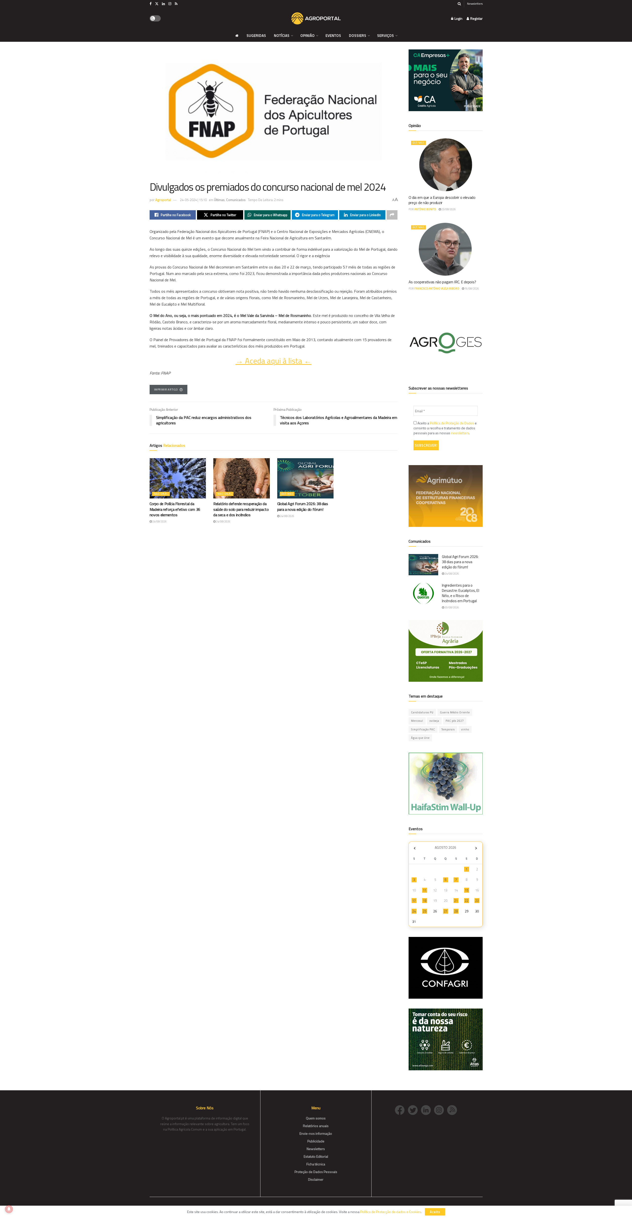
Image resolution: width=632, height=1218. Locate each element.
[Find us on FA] (151, 4)
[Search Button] (459, 3)
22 (466, 900)
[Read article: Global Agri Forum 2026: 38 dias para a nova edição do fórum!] (305, 478)
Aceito (435, 1211)
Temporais (448, 729)
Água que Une (420, 738)
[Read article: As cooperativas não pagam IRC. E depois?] (446, 249)
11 (424, 890)
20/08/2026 (451, 607)
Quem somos (316, 1118)
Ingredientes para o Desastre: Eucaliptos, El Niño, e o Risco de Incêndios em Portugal (460, 593)
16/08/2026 (471, 288)
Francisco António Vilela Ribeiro (436, 288)
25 (424, 911)
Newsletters (475, 3)
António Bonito (425, 209)
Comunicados (236, 199)
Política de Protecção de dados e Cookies (390, 1211)
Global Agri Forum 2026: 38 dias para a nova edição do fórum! (302, 506)
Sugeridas (256, 35)
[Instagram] (440, 1109)
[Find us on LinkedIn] (163, 4)
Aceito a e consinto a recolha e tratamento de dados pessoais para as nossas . (445, 428)
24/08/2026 (159, 521)
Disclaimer (315, 1179)
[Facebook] (401, 1109)
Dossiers (357, 35)
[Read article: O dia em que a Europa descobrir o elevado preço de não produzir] (446, 164)
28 (456, 911)
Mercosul (417, 721)
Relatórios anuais (316, 1125)
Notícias (282, 35)
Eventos (333, 35)
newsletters (460, 432)
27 (445, 911)
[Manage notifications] (9, 1209)
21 (456, 900)
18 (424, 900)
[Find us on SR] (176, 4)
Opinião (307, 35)
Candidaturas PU (422, 712)
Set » (476, 848)
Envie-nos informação (315, 1133)
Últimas (219, 199)
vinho (465, 729)
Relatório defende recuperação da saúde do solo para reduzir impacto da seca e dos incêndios (241, 509)
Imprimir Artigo (166, 390)
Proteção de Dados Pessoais (316, 1171)
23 (477, 900)
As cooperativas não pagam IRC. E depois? (442, 282)
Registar (476, 18)
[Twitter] (414, 1109)
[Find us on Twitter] (156, 4)
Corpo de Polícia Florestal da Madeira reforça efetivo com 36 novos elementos (175, 509)
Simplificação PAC (423, 729)
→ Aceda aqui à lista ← (274, 361)
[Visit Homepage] (316, 18)
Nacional (161, 494)
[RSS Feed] (453, 1109)
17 (414, 900)
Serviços (385, 35)
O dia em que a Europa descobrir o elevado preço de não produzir (442, 200)
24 (414, 911)
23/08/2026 (448, 209)
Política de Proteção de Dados (452, 423)
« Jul (414, 848)
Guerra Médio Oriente (455, 712)
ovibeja (434, 721)
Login (458, 18)
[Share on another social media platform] (392, 215)
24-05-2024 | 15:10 (193, 199)
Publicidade (315, 1141)
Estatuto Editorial (316, 1156)
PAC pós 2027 (455, 721)
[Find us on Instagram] (169, 4)
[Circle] (427, 1109)
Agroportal (163, 199)
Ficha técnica (315, 1164)
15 (466, 890)
